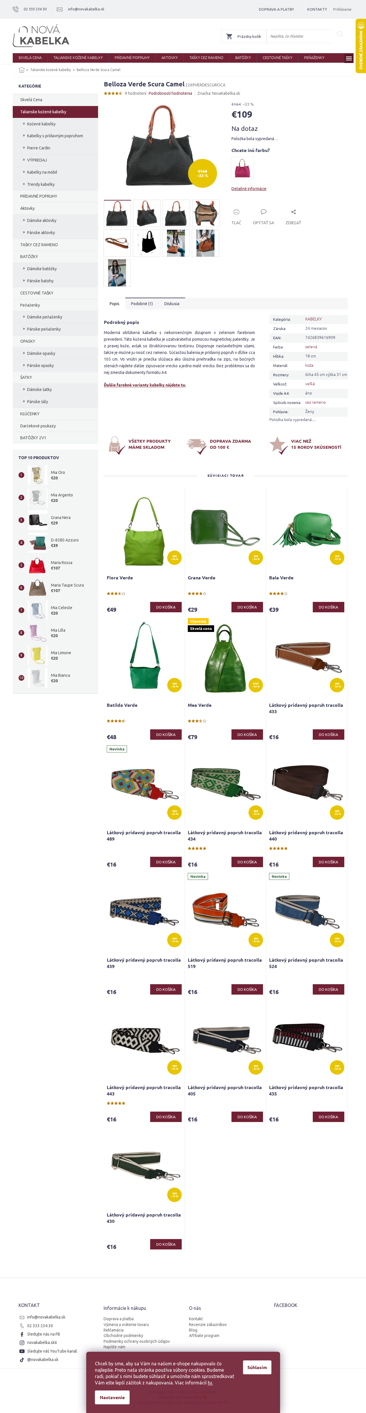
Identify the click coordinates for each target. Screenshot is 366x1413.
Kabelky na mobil (42, 172)
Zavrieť (270, 205)
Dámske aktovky (41, 220)
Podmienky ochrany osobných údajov (137, 1341)
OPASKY (27, 341)
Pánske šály (37, 401)
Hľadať (340, 34)
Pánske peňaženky (44, 329)
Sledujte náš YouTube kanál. (52, 1351)
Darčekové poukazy (38, 426)
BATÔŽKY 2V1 (33, 437)
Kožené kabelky (41, 124)
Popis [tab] (114, 303)
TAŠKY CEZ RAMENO (39, 244)
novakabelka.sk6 (42, 1342)
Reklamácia (114, 1330)
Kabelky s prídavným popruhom (55, 135)
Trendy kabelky (41, 184)
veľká (310, 383)
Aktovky (27, 208)
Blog (193, 1330)
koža (309, 365)
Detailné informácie (248, 188)
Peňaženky (30, 305)
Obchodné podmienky (123, 1335)
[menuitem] (30, 58)
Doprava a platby (276, 9)
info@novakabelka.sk (46, 1317)
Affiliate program (204, 1335)
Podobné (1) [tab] (142, 303)
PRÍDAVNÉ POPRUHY (38, 196)
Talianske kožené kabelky (43, 112)
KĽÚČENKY (30, 413)
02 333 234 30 (40, 1325)
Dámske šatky (39, 389)
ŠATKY (26, 377)
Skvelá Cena (31, 99)
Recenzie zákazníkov (208, 1324)
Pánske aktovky (41, 232)
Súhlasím (257, 1367)
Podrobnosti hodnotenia (170, 93)
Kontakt (196, 1318)
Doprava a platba (119, 1318)
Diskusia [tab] (171, 303)
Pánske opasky (40, 365)
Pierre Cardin (38, 148)
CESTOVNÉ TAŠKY (37, 293)
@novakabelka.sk (42, 1359)
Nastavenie (112, 1397)
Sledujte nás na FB (43, 1334)
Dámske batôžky (42, 268)
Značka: (218, 93)
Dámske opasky (41, 353)
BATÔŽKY (29, 256)
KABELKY (313, 319)
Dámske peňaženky (44, 317)
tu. (210, 1382)
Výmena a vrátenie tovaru (126, 1324)
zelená (311, 346)
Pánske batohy (40, 281)
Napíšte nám (114, 1347)
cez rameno (315, 402)
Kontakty (317, 9)
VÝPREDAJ (37, 160)
